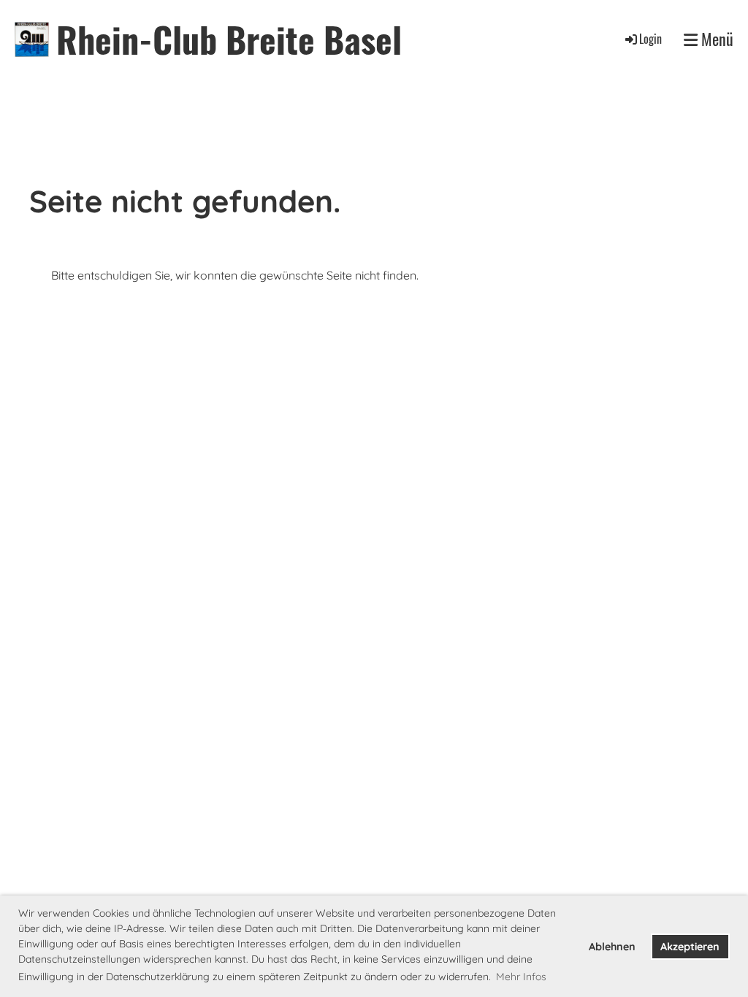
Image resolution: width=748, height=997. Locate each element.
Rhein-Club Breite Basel (229, 39)
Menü (715, 39)
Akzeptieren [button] (690, 946)
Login (650, 38)
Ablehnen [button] (612, 946)
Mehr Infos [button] (521, 976)
